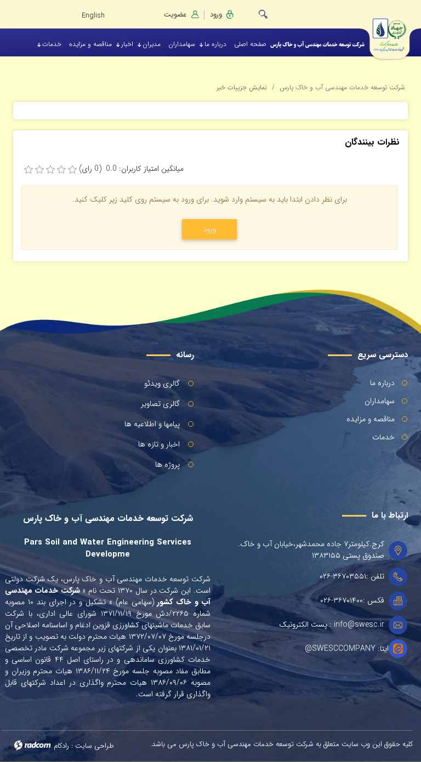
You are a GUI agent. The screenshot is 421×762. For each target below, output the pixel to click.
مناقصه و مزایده (370, 419)
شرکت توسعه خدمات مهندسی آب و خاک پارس (342, 87)
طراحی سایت (94, 746)
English (93, 15)
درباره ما (382, 383)
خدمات (383, 437)
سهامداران (380, 401)
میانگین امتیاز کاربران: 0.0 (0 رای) (131, 169)
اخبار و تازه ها (159, 444)
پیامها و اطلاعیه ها (152, 424)
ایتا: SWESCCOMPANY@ (347, 649)
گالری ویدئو (162, 383)
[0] (28, 170)
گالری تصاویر (160, 404)
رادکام (61, 746)
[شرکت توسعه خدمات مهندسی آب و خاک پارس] (396, 31)
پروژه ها (167, 465)
